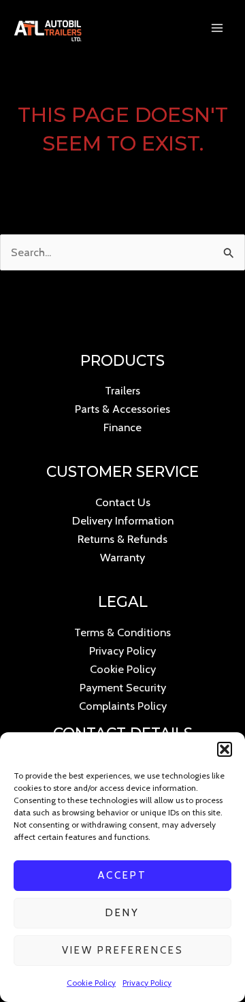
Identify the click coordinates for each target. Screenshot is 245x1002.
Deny (122, 913)
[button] (224, 749)
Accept (122, 875)
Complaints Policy (123, 706)
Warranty (122, 557)
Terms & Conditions (122, 632)
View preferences (123, 950)
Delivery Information (123, 520)
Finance (122, 427)
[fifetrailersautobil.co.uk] (48, 28)
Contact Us (122, 502)
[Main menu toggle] (216, 28)
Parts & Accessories (122, 409)
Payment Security (123, 687)
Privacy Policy (147, 982)
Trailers (122, 390)
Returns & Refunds (122, 539)
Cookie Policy (91, 982)
